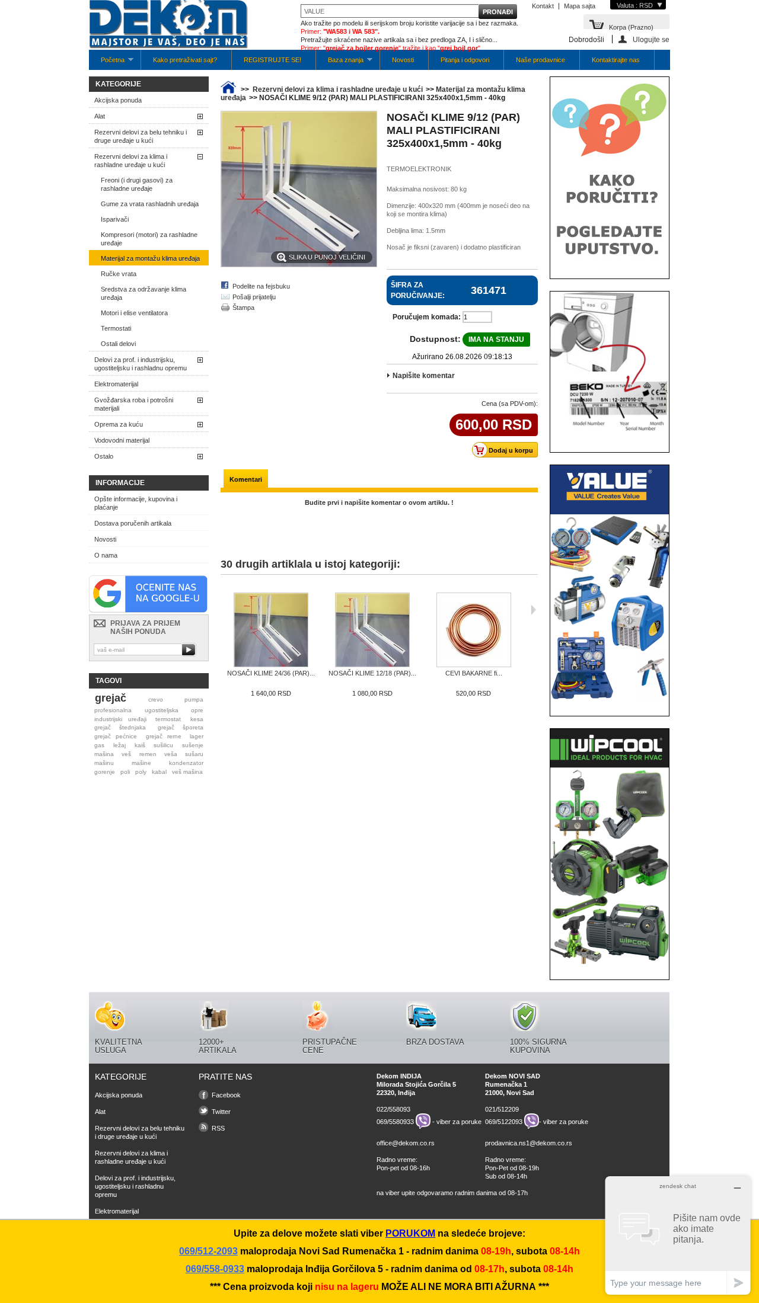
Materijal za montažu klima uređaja (150, 258)
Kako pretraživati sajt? (185, 59)
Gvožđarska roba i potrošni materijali (133, 404)
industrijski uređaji (120, 719)
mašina (104, 754)
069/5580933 (395, 1121)
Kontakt (543, 5)
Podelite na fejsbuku (261, 286)
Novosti (403, 59)
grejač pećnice (115, 736)
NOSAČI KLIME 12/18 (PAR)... (372, 673)
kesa (196, 719)
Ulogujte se (651, 39)
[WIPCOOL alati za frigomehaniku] (609, 963)
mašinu (104, 763)
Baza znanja (339, 63)
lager (196, 736)
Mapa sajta (579, 5)
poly (140, 772)
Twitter (221, 1111)
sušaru (194, 754)
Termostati (116, 328)
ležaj (119, 745)
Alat (99, 116)
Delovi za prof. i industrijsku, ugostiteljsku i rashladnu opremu (140, 364)
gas (99, 745)
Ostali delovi (118, 343)
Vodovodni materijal (121, 440)
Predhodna (223, 609)
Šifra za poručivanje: (418, 290)
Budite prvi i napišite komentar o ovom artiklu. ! (379, 502)
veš (126, 754)
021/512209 (502, 1109)
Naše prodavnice (540, 59)
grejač (110, 698)
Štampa (243, 307)
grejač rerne (163, 736)
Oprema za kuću (118, 424)
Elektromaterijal (116, 384)
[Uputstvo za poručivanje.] (609, 262)
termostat (168, 719)
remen (148, 754)
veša (170, 754)
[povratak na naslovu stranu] (228, 89)
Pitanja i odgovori (465, 59)
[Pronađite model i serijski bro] (609, 436)
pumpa (193, 699)
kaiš (140, 745)
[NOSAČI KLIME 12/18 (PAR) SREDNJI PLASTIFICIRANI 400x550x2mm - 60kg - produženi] (372, 631)
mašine (141, 763)
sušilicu (163, 745)
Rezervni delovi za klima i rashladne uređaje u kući (130, 160)
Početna (107, 63)
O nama (105, 555)
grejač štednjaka (120, 727)
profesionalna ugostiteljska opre (148, 710)
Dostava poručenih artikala (132, 523)
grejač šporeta (180, 727)
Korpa (631, 26)
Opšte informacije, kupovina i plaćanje (135, 503)
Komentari (245, 479)
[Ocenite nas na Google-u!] (148, 610)
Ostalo (103, 456)
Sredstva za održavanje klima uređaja (143, 293)
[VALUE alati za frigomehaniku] (609, 699)
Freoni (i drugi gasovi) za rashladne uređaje (137, 184)
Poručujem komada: (427, 317)
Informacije (120, 483)
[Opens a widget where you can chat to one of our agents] (678, 1235)
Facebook (226, 1095)
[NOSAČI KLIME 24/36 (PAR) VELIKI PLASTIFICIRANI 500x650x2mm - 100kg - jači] (270, 631)
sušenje (192, 745)
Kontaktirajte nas (616, 59)
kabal (159, 772)
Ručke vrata (118, 273)
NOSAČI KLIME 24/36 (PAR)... (271, 673)
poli (125, 772)
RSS (218, 1128)
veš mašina (187, 772)
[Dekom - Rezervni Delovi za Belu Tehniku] (168, 25)
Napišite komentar (424, 376)
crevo (155, 699)
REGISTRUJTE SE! (272, 59)
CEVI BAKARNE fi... (473, 673)
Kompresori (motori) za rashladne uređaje (149, 238)
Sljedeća (533, 609)
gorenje (104, 772)
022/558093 (393, 1109)
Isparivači (115, 219)
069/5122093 (503, 1121)
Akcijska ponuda (118, 100)
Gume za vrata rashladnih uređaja (150, 203)
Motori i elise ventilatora (134, 312)
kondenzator (186, 763)
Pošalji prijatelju (254, 296)
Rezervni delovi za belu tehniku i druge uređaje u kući (140, 136)
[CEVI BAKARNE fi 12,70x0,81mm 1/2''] (473, 631)
